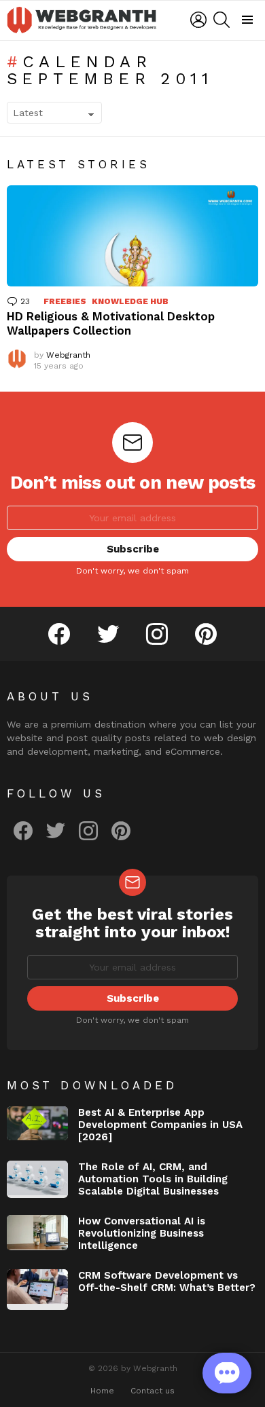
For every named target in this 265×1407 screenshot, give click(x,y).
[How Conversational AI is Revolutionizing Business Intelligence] (37, 1232)
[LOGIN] (198, 19)
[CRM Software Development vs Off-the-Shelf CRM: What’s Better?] (37, 1289)
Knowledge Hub (130, 301)
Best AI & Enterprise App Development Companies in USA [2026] (160, 1124)
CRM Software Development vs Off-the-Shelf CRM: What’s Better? (166, 1281)
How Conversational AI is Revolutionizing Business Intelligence (141, 1233)
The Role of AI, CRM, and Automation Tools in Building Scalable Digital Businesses (153, 1179)
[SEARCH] (221, 19)
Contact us (152, 1390)
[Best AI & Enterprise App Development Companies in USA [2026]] (37, 1123)
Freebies (64, 301)
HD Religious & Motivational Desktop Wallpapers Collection (111, 323)
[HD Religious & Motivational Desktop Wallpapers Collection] (132, 235)
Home (102, 1390)
